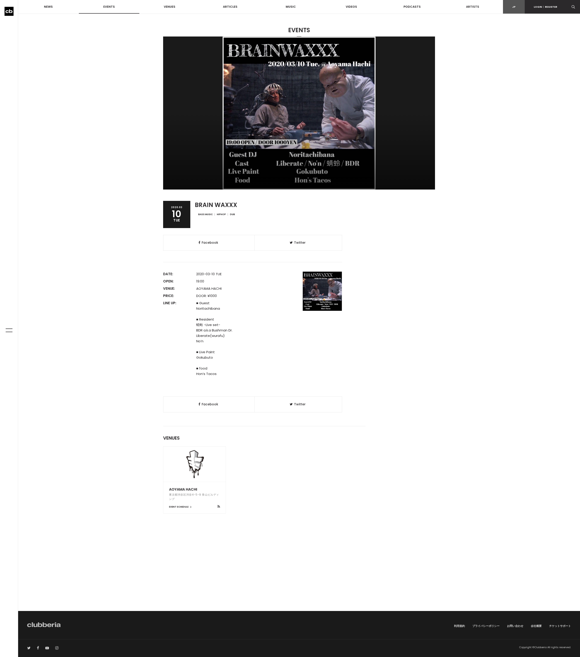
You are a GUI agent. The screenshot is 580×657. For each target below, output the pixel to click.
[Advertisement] (299, 572)
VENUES (169, 7)
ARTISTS (472, 7)
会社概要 (536, 626)
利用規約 (459, 626)
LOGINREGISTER (545, 7)
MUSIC (291, 7)
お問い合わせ (515, 626)
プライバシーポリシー (486, 626)
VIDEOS (351, 7)
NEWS (48, 7)
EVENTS (109, 7)
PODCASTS (412, 7)
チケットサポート (560, 626)
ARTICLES (230, 7)
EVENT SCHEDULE (179, 507)
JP (513, 7)
